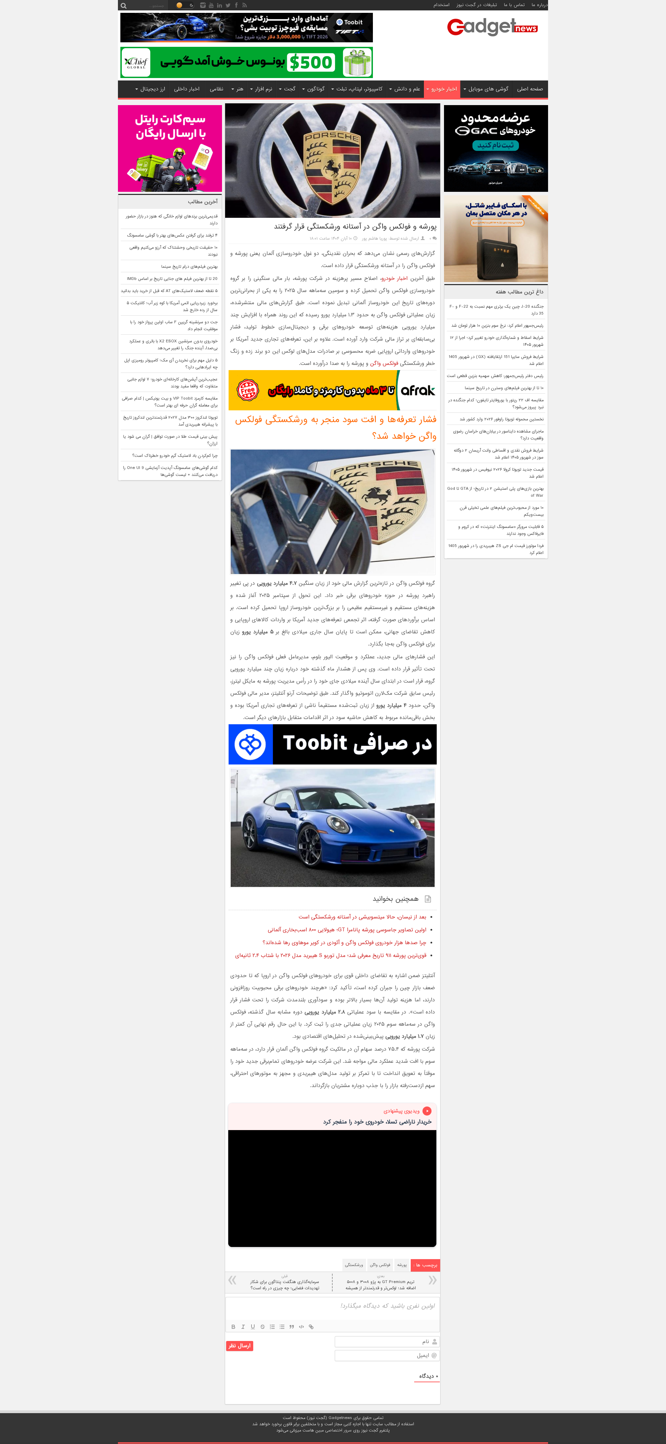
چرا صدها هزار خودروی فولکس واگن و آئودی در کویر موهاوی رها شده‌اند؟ (344, 943)
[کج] (243, 1327)
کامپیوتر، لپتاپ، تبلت (359, 89)
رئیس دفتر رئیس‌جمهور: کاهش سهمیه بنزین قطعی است (495, 376)
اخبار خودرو (444, 89)
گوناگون (316, 89)
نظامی (216, 89)
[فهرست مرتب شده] (272, 1327)
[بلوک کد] (301, 1327)
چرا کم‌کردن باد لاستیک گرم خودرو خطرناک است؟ (174, 456)
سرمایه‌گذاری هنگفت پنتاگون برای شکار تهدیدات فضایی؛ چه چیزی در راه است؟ (284, 1282)
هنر (240, 89)
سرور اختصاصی (338, 1430)
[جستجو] (123, 5)
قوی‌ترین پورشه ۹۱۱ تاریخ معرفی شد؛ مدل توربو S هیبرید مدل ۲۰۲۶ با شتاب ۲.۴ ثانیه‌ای (330, 955)
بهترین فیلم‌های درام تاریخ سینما (189, 267)
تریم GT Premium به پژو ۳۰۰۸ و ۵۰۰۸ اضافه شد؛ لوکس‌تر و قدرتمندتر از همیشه (380, 1282)
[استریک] (262, 1327)
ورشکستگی (354, 1265)
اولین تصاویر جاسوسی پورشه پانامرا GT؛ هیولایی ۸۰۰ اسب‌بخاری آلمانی (347, 930)
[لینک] (311, 1327)
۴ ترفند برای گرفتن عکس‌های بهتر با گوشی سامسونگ (172, 235)
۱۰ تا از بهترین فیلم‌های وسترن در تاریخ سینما (504, 388)
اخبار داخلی (186, 89)
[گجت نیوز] (493, 38)
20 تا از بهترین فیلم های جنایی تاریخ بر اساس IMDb (172, 279)
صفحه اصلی (530, 89)
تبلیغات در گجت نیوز (476, 5)
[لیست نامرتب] (282, 1327)
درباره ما (540, 5)
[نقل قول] (292, 1327)
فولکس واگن (384, 363)
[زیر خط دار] (253, 1327)
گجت (290, 89)
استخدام (442, 5)
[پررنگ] (233, 1327)
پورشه (402, 1265)
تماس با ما (514, 5)
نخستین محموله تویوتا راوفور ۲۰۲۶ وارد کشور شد (502, 419)
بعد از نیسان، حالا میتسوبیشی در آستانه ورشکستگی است (362, 917)
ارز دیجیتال (152, 89)
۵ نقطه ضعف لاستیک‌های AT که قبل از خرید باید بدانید (169, 291)
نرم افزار (263, 89)
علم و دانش (407, 89)
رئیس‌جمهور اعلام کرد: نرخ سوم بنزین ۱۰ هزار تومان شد (497, 326)
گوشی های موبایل (489, 89)
